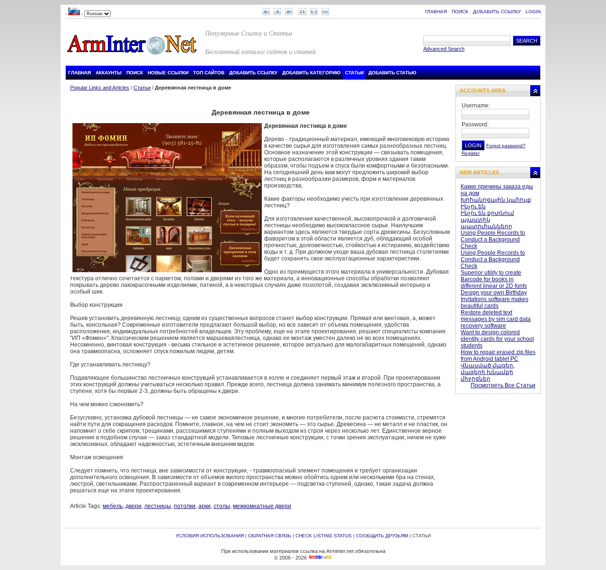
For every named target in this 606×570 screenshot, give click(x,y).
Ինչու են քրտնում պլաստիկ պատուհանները (487, 220)
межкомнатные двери (262, 506)
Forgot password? (506, 145)
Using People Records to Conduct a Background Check (493, 239)
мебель (113, 506)
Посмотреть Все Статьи (503, 385)
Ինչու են (473, 206)
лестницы (157, 506)
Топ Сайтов (208, 72)
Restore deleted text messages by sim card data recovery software (496, 319)
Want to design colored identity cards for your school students (497, 339)
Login (533, 11)
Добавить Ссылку (497, 11)
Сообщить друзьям (382, 535)
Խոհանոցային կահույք (496, 199)
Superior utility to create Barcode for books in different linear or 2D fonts (494, 279)
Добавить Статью (392, 72)
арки (204, 506)
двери (133, 506)
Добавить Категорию (311, 72)
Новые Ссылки (168, 72)
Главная (436, 11)
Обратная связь (269, 535)
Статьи (142, 87)
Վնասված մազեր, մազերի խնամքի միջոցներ (488, 372)
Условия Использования (210, 535)
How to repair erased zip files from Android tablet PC (498, 355)
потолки (185, 506)
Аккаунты (109, 72)
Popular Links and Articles (99, 87)
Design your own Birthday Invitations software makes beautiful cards (494, 299)
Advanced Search (443, 49)
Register (471, 153)
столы (222, 506)
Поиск (460, 11)
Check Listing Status (323, 535)
